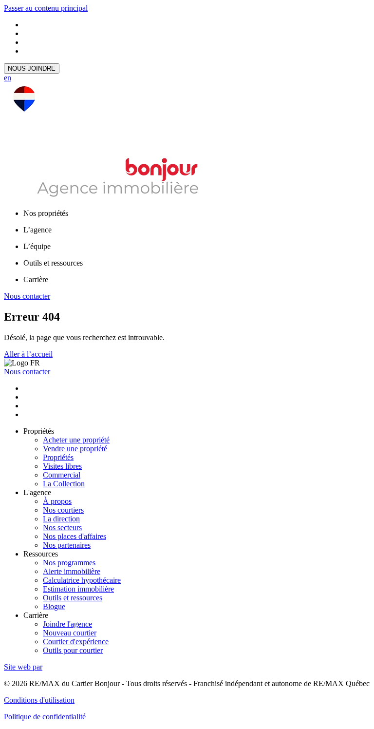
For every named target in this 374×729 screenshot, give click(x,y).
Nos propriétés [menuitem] (45, 213)
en (7, 78)
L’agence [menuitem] (37, 230)
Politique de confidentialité (45, 716)
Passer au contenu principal (46, 8)
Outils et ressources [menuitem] (53, 263)
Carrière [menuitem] (35, 279)
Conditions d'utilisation (39, 700)
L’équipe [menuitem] (37, 246)
